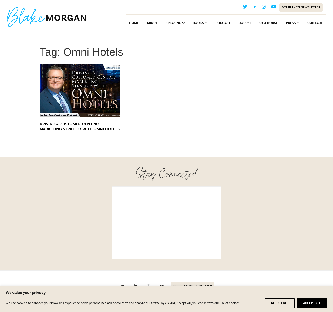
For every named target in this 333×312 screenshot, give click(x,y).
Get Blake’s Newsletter (301, 7)
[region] (166, 299)
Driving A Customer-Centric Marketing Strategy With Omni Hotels (80, 126)
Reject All (279, 303)
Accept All (312, 303)
